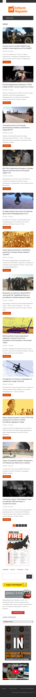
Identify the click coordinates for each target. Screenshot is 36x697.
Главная (3, 688)
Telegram (20, 569)
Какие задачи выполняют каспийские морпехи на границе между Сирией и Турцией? (16, 252)
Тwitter (12, 569)
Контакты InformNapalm (27, 688)
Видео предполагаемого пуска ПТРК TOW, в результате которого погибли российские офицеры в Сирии (18, 420)
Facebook (5, 569)
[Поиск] (29, 577)
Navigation (9, 18)
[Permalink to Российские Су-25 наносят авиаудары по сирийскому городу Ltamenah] (18, 368)
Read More (7, 62)
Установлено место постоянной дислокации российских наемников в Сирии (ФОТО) (16, 127)
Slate (26, 569)
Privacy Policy (13, 688)
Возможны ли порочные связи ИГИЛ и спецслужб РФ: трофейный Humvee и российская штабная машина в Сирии (16, 295)
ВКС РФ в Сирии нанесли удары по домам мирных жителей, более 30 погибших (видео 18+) (18, 170)
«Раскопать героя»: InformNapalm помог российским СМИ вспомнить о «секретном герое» (17, 501)
